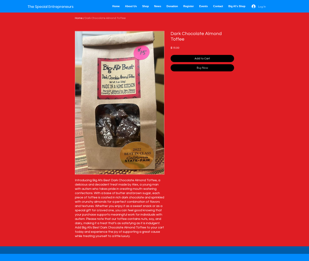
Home (79, 18)
